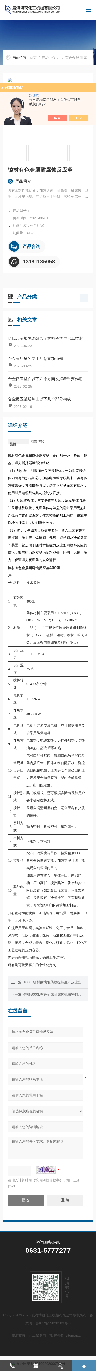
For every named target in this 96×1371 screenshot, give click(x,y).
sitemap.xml (75, 1335)
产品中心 (48, 58)
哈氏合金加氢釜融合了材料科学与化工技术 (45, 338)
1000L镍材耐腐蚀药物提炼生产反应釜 (52, 982)
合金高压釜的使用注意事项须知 (35, 359)
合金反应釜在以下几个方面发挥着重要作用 (45, 379)
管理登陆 (56, 1335)
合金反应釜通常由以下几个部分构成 (39, 399)
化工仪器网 (37, 1335)
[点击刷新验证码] (46, 1170)
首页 (33, 58)
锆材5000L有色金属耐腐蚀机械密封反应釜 (55, 994)
